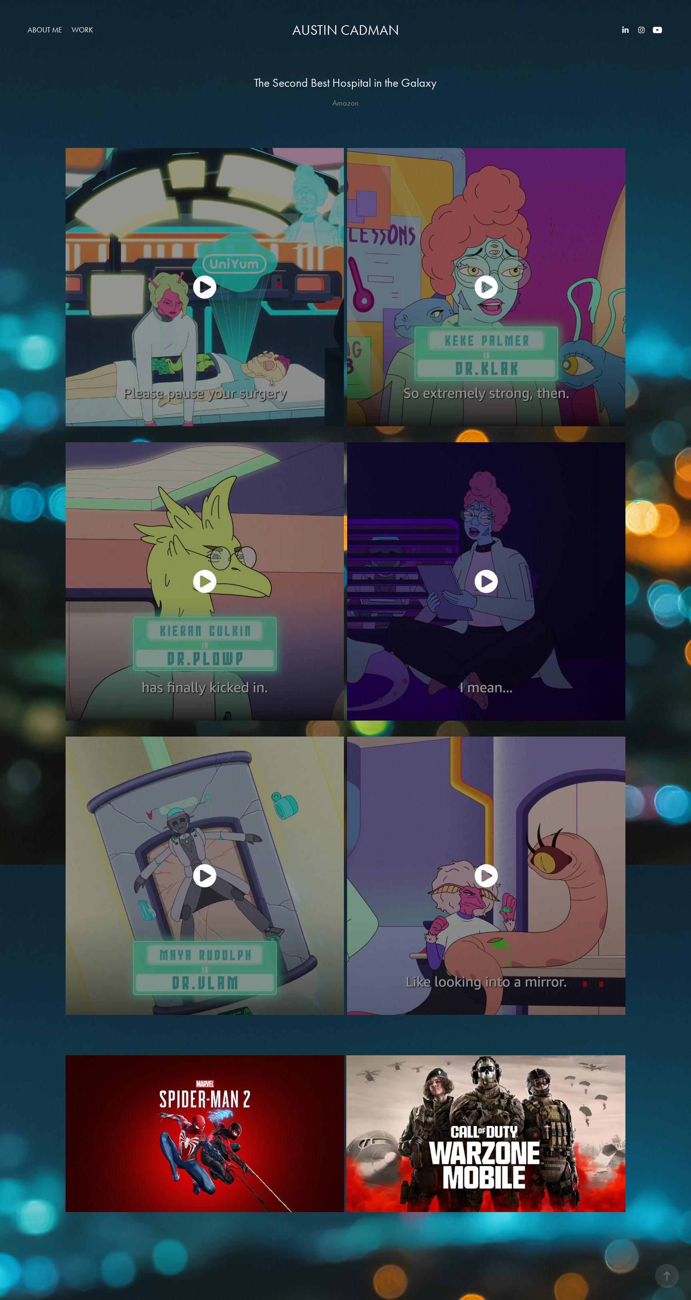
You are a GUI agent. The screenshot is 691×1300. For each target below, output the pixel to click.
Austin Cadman (345, 30)
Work (82, 29)
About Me (45, 29)
